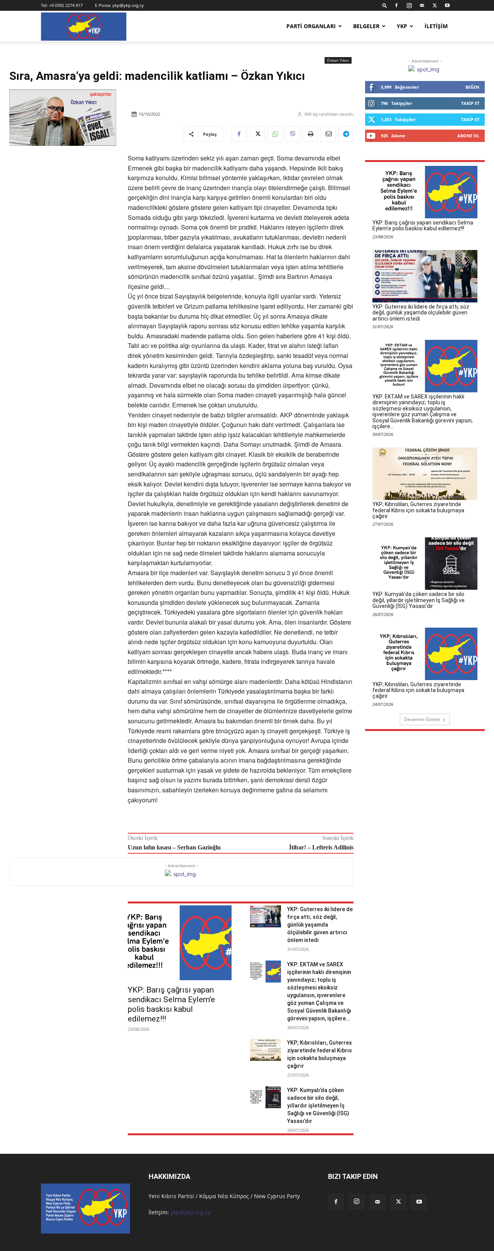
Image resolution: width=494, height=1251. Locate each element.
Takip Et (470, 103)
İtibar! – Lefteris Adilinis (321, 847)
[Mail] (422, 5)
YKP (402, 26)
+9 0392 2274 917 (66, 5)
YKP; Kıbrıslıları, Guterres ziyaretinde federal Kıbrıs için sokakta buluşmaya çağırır (418, 510)
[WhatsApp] (275, 134)
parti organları (311, 26)
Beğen (472, 87)
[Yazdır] (310, 134)
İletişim (436, 26)
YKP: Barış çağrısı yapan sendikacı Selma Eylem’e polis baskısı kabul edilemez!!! (171, 1004)
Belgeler (366, 26)
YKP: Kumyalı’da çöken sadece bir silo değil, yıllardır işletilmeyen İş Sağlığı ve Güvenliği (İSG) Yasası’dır (318, 1105)
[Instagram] (409, 5)
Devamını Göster (422, 719)
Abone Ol (468, 135)
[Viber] (292, 134)
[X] (434, 5)
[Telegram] (346, 134)
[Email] (328, 134)
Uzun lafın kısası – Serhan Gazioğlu (174, 847)
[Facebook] (396, 5)
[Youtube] (447, 5)
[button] (385, 5)
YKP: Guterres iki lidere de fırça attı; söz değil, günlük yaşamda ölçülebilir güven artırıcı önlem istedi (320, 924)
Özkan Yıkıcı (338, 60)
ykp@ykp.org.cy (128, 5)
